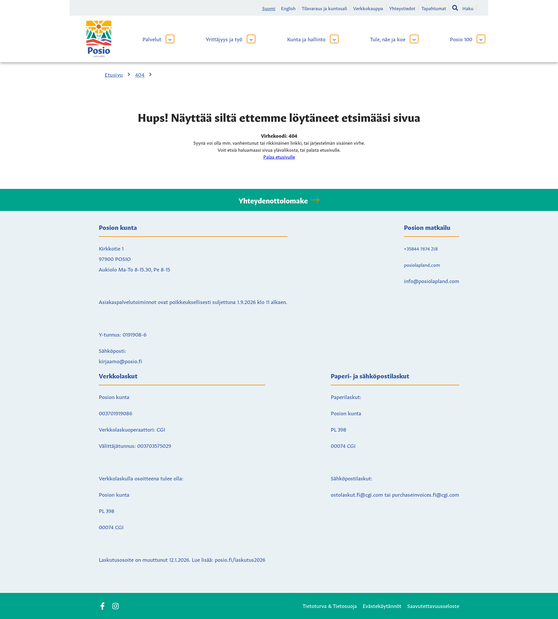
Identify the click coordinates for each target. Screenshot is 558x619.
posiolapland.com (422, 264)
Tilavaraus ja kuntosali (324, 8)
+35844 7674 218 (421, 248)
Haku (467, 8)
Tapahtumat (433, 8)
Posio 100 (461, 38)
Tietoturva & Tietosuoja (330, 605)
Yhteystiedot (402, 8)
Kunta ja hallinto (306, 38)
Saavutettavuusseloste (433, 605)
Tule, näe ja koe (387, 38)
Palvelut (151, 38)
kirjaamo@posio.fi (120, 360)
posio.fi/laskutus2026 (240, 559)
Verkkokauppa (368, 8)
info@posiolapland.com (431, 280)
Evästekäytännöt (382, 605)
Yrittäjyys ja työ (224, 38)
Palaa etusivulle (279, 156)
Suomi (268, 8)
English (288, 8)
